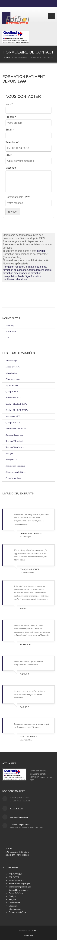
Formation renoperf (13, 266)
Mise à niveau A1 (13, 367)
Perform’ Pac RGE (13, 398)
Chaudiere (13, 906)
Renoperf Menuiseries (15, 441)
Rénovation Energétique (19, 883)
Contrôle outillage (13, 478)
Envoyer (12, 211)
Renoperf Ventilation (15, 447)
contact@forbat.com (19, 817)
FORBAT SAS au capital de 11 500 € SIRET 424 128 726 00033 (17, 851)
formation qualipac (35, 266)
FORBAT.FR (14, 877)
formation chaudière (40, 270)
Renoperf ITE (11, 459)
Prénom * (11, 117)
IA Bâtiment (11, 331)
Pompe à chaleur (16, 893)
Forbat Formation (16, 880)
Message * (11, 167)
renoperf (12, 899)
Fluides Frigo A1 (13, 360)
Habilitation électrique (15, 466)
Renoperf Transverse (14, 435)
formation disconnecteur (16, 273)
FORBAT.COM (15, 874)
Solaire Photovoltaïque (18, 890)
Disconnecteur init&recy (16, 472)
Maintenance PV (13, 416)
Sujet (8, 155)
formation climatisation (15, 270)
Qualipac (12, 896)
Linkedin (29, 935)
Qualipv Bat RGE (13, 422)
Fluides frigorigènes (17, 912)
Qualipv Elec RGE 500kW (17, 410)
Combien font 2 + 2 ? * (18, 197)
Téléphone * (12, 142)
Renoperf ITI (11, 453)
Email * (10, 129)
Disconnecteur (15, 909)
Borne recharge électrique (20, 887)
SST (7, 338)
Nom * (9, 104)
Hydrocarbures (12, 385)
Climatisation (11, 373)
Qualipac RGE (12, 391)
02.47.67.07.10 (16, 808)
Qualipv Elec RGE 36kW (16, 404)
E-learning (10, 325)
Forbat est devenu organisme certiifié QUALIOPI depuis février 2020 (41, 775)
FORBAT (35, 930)
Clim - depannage (13, 379)
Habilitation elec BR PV (16, 428)
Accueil (7, 58)
